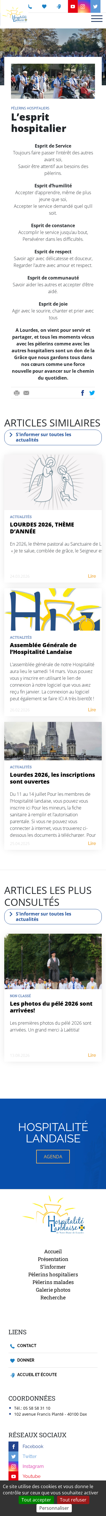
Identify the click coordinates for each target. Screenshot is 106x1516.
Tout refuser (73, 1500)
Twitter (92, 393)
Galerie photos (53, 1289)
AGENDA (53, 1156)
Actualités (21, 516)
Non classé (20, 995)
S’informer (53, 1266)
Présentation (53, 1259)
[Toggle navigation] (96, 18)
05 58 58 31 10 (36, 1408)
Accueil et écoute (36, 1374)
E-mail (26, 393)
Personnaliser (54, 1508)
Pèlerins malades (53, 1282)
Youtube (31, 1476)
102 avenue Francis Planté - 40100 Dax (50, 1414)
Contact (26, 1345)
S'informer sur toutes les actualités (43, 437)
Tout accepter (36, 1500)
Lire (92, 576)
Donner (25, 1360)
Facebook (82, 393)
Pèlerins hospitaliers (30, 108)
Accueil (53, 1251)
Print (17, 393)
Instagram (33, 1466)
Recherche (53, 1297)
